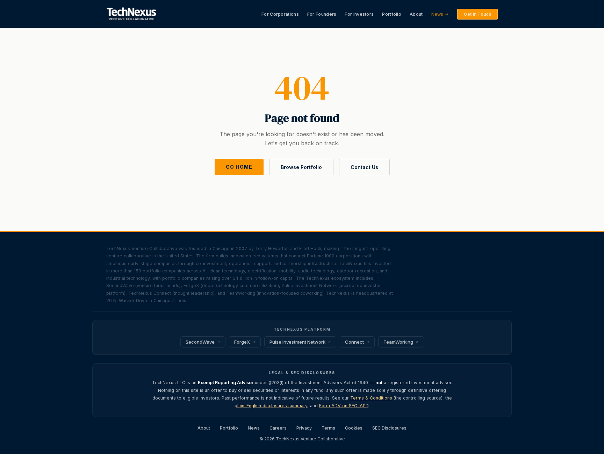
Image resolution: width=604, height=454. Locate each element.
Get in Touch (477, 14)
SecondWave (200, 342)
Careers (278, 428)
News (254, 428)
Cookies (353, 428)
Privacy (304, 428)
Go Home (239, 167)
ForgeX (242, 342)
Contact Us (364, 167)
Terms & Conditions (371, 398)
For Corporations (280, 14)
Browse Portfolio (301, 167)
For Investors (359, 14)
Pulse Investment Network (297, 342)
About (416, 14)
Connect (354, 342)
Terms (328, 428)
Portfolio (391, 14)
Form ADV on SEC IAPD (343, 405)
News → (440, 14)
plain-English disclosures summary (271, 405)
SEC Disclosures (389, 428)
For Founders (322, 14)
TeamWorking (398, 342)
